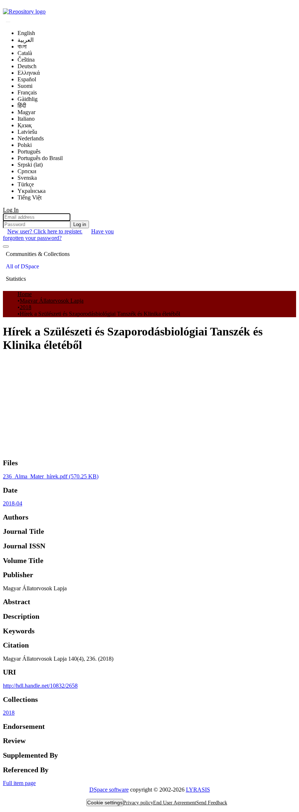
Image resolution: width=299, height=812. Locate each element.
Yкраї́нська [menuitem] (32, 191)
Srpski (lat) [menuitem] (30, 165)
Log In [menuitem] (11, 210)
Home (25, 294)
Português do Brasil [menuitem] (40, 158)
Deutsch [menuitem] (27, 66)
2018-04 (12, 503)
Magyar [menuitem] (26, 112)
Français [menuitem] (27, 92)
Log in (79, 224)
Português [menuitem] (29, 151)
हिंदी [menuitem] (22, 105)
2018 (25, 307)
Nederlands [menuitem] (31, 138)
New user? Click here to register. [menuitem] (44, 231)
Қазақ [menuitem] (25, 125)
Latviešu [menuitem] (27, 132)
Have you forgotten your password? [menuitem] (58, 234)
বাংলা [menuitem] (22, 46)
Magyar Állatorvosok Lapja (52, 301)
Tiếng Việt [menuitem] (30, 197)
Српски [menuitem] (27, 171)
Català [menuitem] (25, 53)
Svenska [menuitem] (27, 178)
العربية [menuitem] (26, 40)
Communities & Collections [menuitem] (38, 254)
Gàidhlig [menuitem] (28, 99)
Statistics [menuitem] (16, 279)
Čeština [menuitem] (26, 60)
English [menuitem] (26, 33)
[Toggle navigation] (6, 246)
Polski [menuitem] (25, 145)
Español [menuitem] (27, 79)
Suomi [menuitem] (25, 86)
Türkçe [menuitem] (26, 184)
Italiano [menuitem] (26, 119)
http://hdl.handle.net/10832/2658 (40, 686)
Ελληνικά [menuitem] (29, 73)
